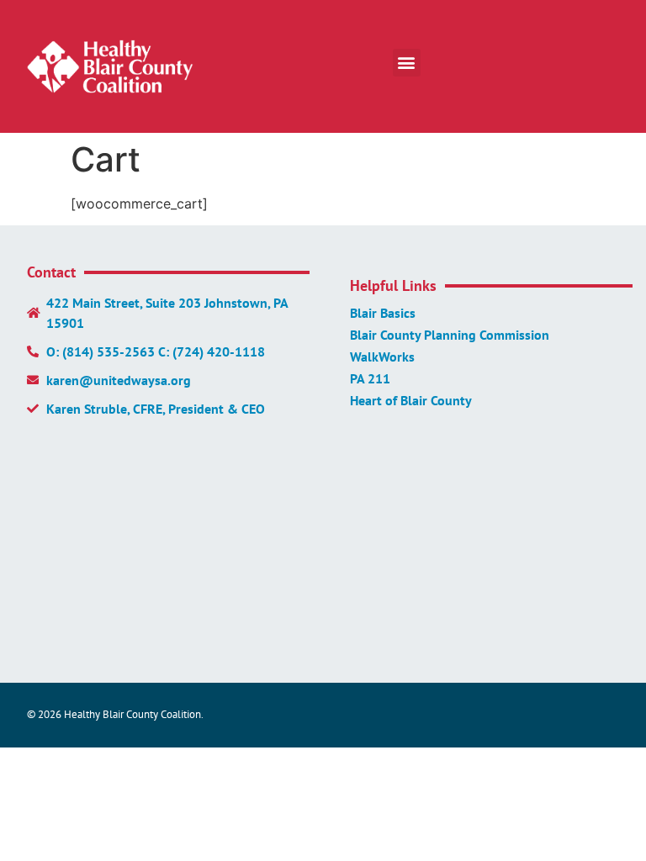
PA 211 (370, 378)
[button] (407, 63)
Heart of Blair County (411, 400)
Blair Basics (383, 312)
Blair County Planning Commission (449, 334)
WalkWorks (382, 356)
